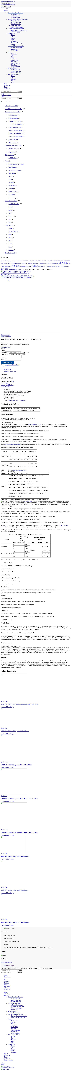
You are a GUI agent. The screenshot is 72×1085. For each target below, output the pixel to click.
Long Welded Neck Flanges (16, 164)
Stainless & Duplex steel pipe (13, 145)
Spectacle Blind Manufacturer (12, 444)
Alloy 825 (29, 260)
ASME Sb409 (40, 260)
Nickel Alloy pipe (23, 266)
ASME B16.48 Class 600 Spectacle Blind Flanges (15, 922)
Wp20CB (6, 268)
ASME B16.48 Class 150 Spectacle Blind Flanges (15, 856)
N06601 (9, 266)
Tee (12, 36)
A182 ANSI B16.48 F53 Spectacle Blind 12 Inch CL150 (16, 765)
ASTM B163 (52, 260)
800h (13, 260)
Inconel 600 (29, 263)
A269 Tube (14, 50)
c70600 (2, 263)
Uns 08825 (53, 266)
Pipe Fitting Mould (10, 253)
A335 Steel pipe (15, 69)
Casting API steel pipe (15, 121)
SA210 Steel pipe (16, 72)
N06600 (6, 266)
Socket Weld (14, 60)
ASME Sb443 (46, 260)
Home (2, 269)
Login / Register (8, 1060)
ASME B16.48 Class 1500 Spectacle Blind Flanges (15, 273)
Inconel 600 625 (36, 263)
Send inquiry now (7, 362)
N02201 (68, 263)
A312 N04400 (24, 260)
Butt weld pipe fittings (11, 201)
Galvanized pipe (15, 17)
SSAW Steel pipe (16, 24)
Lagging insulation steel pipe (19, 30)
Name (3, 348)
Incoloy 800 (13, 263)
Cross (12, 39)
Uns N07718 (58, 266)
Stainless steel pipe (16, 47)
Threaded (14, 58)
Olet (10, 234)
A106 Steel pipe (15, 16)
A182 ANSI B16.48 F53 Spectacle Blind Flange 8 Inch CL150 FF (19, 798)
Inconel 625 (42, 263)
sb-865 (29, 266)
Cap (12, 82)
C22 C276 (68, 260)
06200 (19, 260)
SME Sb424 (40, 266)
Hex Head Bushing (16, 43)
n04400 (2, 266)
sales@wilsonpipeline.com (8, 1)
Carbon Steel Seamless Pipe (12, 112)
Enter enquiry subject (7, 352)
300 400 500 (5, 260)
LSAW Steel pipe (16, 22)
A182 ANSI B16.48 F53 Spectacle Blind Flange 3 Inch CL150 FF (19, 832)
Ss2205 (44, 266)
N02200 (62, 263)
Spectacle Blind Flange (15, 170)
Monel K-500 (55, 263)
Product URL (5, 354)
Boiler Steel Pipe (13, 118)
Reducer (13, 79)
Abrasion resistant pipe (15, 127)
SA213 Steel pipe (16, 71)
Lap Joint (13, 61)
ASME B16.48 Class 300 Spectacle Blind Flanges (15, 890)
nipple (10, 228)
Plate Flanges (12, 167)
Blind (12, 57)
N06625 (16, 265)
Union (13, 38)
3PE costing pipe (16, 31)
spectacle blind (28, 501)
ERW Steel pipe (15, 20)
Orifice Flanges (15, 63)
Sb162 (34, 265)
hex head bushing (13, 231)
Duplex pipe (14, 49)
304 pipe (10, 260)
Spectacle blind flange (34, 424)
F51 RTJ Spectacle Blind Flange (17, 400)
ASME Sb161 (34, 260)
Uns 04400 (49, 266)
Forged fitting (9, 225)
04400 (16, 260)
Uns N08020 (64, 266)
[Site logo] (6, 7)
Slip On (13, 55)
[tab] (37, 369)
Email (3, 350)
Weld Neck (14, 54)
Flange (7, 161)
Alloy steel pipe (9, 155)
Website (3, 359)
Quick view (4, 701)
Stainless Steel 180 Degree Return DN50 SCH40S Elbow (17, 277)
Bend (12, 80)
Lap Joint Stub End (14, 204)
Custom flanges (15, 66)
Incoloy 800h (24, 263)
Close (2, 96)
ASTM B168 (63, 260)
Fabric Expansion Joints (11, 106)
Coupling (13, 41)
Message (4, 358)
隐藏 (12, 381)
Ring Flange (14, 65)
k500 (46, 263)
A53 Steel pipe (15, 14)
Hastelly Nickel (7, 263)
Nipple (13, 44)
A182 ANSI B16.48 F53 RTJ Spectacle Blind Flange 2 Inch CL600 (19, 704)
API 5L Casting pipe (17, 27)
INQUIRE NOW (5, 347)
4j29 (2, 260)
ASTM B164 (57, 260)
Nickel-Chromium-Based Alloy (13, 109)
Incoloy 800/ (18, 263)
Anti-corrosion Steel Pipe (15, 133)
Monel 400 (50, 263)
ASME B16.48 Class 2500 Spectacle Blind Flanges (15, 731)
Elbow (13, 35)
